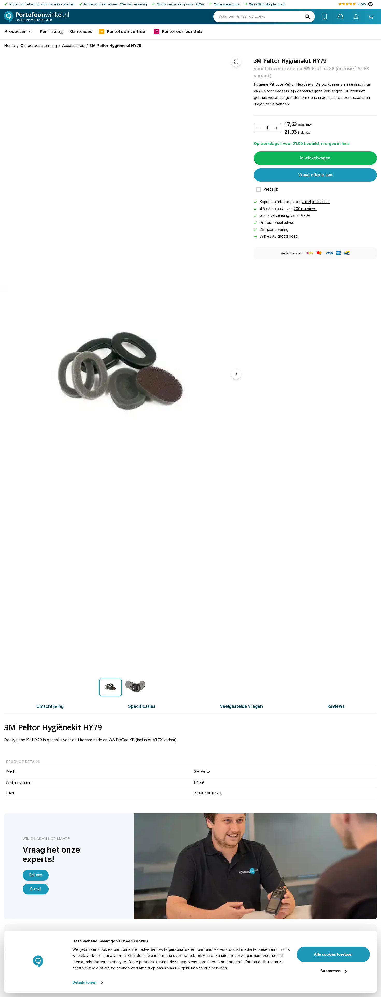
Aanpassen (330, 970)
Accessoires (73, 45)
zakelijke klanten (316, 202)
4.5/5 (362, 4)
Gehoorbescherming (38, 45)
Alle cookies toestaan (333, 954)
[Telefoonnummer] (325, 17)
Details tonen (84, 982)
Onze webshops (226, 4)
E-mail (35, 889)
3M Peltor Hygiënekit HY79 (116, 45)
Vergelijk (271, 189)
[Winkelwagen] (371, 16)
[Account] (356, 17)
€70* (199, 4)
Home (9, 45)
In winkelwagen (315, 157)
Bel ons (35, 875)
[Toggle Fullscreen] (236, 61)
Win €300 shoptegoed (267, 4)
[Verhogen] (276, 128)
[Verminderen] (258, 128)
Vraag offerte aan (315, 174)
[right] (236, 374)
